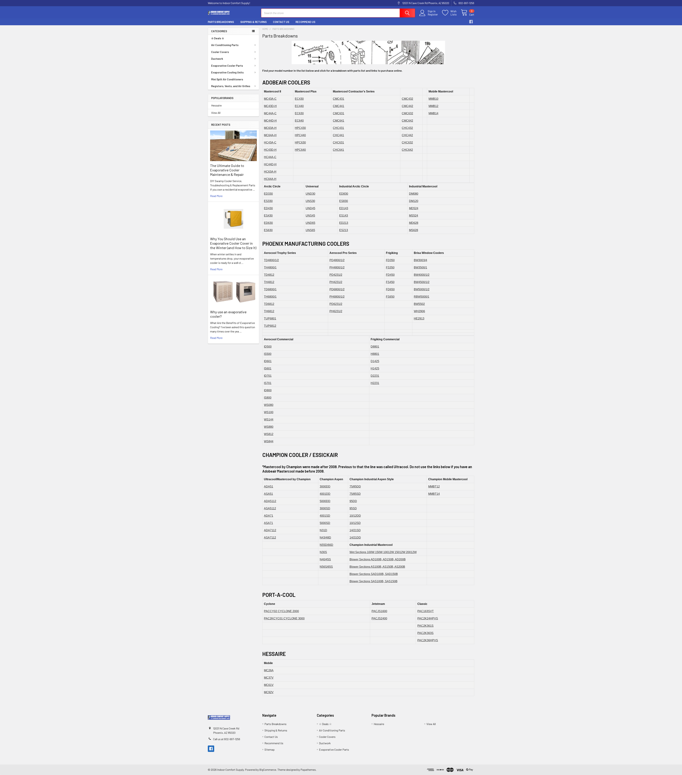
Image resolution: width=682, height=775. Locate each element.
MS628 (413, 230)
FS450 (390, 282)
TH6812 (269, 311)
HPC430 (300, 127)
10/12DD (355, 515)
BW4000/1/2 (421, 274)
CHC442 (407, 135)
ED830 (343, 193)
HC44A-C (270, 157)
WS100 (268, 412)
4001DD (325, 493)
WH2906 (419, 311)
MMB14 (433, 113)
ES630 (268, 230)
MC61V (269, 684)
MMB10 (433, 98)
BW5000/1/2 (421, 289)
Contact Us (281, 21)
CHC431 (338, 127)
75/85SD (355, 493)
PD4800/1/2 (337, 260)
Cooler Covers (220, 52)
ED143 (343, 208)
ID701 (268, 375)
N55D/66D (326, 544)
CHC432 (407, 127)
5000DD (325, 501)
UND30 (310, 193)
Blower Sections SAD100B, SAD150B (374, 574)
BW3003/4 (420, 260)
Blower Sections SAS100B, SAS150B (373, 581)
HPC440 (300, 135)
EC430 (299, 98)
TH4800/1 (270, 267)
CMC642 (407, 120)
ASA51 (268, 493)
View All (215, 112)
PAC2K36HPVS (427, 640)
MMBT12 (434, 486)
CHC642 (407, 149)
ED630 (268, 222)
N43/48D (325, 537)
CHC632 (407, 142)
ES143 (343, 215)
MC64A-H (270, 135)
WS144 (268, 419)
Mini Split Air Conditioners (227, 79)
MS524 (413, 215)
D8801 (375, 346)
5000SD (325, 522)
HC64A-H (270, 178)
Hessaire (216, 105)
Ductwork (217, 58)
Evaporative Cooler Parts (227, 65)
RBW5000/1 (421, 296)
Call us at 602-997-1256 (226, 739)
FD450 (390, 274)
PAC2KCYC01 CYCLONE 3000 (284, 618)
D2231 (375, 375)
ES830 (343, 201)
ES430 (268, 215)
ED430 (268, 208)
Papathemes (308, 769)
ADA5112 (270, 501)
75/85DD (355, 486)
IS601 (267, 368)
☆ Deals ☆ (217, 38)
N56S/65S (326, 566)
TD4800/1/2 (271, 260)
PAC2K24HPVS (427, 618)
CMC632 (407, 113)
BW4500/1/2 (421, 282)
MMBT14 (434, 493)
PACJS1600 (379, 611)
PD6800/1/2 (337, 289)
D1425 (375, 361)
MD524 (413, 208)
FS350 (390, 267)
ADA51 (268, 486)
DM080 (413, 193)
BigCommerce (267, 769)
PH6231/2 (335, 311)
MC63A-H (270, 127)
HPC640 (300, 149)
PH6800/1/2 (337, 296)
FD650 (390, 289)
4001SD (325, 515)
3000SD (325, 508)
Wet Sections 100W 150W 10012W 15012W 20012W (383, 552)
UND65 (310, 222)
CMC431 (338, 98)
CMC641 (338, 120)
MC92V (269, 692)
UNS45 (310, 215)
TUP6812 (270, 325)
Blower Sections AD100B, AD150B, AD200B (378, 559)
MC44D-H (270, 120)
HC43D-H (270, 149)
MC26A (269, 670)
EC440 (299, 106)
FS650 (390, 296)
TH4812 (269, 282)
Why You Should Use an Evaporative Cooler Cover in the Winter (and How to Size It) (233, 243)
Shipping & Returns (253, 21)
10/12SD (355, 522)
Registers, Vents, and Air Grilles (230, 86)
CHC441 (338, 135)
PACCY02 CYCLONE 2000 (281, 611)
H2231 (375, 383)
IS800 (267, 397)
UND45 (310, 208)
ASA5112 (270, 508)
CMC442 (407, 106)
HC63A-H (270, 171)
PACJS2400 (379, 618)
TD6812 (269, 303)
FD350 (390, 260)
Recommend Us (305, 21)
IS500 (267, 353)
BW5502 (419, 303)
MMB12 (433, 106)
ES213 (343, 230)
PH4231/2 (335, 282)
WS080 (268, 404)
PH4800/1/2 (337, 267)
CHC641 (338, 149)
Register (433, 14)
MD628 (413, 222)
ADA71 (268, 515)
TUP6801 (270, 318)
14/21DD (355, 537)
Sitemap (269, 749)
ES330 (268, 201)
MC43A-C (270, 98)
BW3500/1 (420, 267)
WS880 (268, 426)
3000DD (325, 486)
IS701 (267, 383)
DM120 (413, 201)
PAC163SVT (425, 611)
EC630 (299, 113)
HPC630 (300, 142)
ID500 (268, 346)
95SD (353, 508)
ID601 (268, 361)
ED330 (268, 193)
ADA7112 (270, 530)
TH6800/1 (270, 296)
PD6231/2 (335, 303)
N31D (323, 530)
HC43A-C (270, 142)
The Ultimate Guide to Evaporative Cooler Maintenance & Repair (227, 170)
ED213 (343, 222)
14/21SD (355, 530)
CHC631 (338, 142)
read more (216, 196)
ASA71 (268, 522)
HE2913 (419, 318)
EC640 (299, 120)
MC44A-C (270, 113)
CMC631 (338, 113)
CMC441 (338, 106)
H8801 (375, 353)
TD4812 (269, 274)
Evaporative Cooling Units (227, 72)
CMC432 (407, 98)
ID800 (268, 390)
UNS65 (310, 230)
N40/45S (325, 559)
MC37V (269, 677)
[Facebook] (471, 21)
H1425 (375, 368)
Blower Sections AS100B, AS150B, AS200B (377, 566)
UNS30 (310, 201)
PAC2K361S (425, 625)
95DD (353, 501)
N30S (323, 552)
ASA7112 (270, 537)
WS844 (268, 441)
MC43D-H (270, 106)
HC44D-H (270, 164)
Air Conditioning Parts (225, 45)
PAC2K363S (425, 633)
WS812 (268, 434)
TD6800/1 (270, 289)
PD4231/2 (335, 274)
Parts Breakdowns (221, 21)
